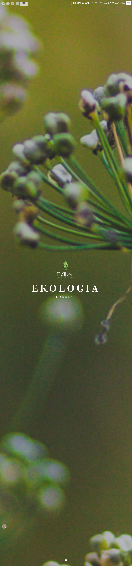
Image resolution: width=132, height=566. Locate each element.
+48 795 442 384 (114, 3)
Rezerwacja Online (87, 3)
